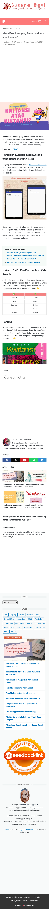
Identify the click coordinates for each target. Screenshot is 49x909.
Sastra (19, 627)
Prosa (6, 627)
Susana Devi (29, 905)
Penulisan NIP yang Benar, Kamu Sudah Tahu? (24, 262)
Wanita (13, 632)
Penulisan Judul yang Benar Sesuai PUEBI (23, 698)
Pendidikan (39, 619)
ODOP (30, 619)
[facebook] (19, 13)
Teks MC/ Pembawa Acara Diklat (19, 688)
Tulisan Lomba (40, 627)
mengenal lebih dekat (26, 829)
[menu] (5, 21)
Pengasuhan (8, 623)
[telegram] (42, 460)
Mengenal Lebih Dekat (14, 897)
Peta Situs (37, 897)
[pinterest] (24, 460)
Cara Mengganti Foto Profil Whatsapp (21, 712)
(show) (15, 149)
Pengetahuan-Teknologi (23, 623)
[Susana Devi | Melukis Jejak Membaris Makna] (24, 6)
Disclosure (27, 897)
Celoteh (21, 615)
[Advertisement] (24, 73)
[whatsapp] (33, 460)
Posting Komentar (9, 44)
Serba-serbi (28, 627)
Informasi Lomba (33, 615)
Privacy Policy (16, 901)
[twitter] (24, 13)
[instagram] (29, 13)
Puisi (12, 627)
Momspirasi (21, 619)
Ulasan (6, 632)
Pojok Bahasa (40, 623)
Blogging (12, 615)
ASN (5, 615)
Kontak (25, 901)
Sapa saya (7, 829)
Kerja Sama (34, 901)
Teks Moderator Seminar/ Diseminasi (21, 693)
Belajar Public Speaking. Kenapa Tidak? (21, 259)
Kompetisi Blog (9, 619)
